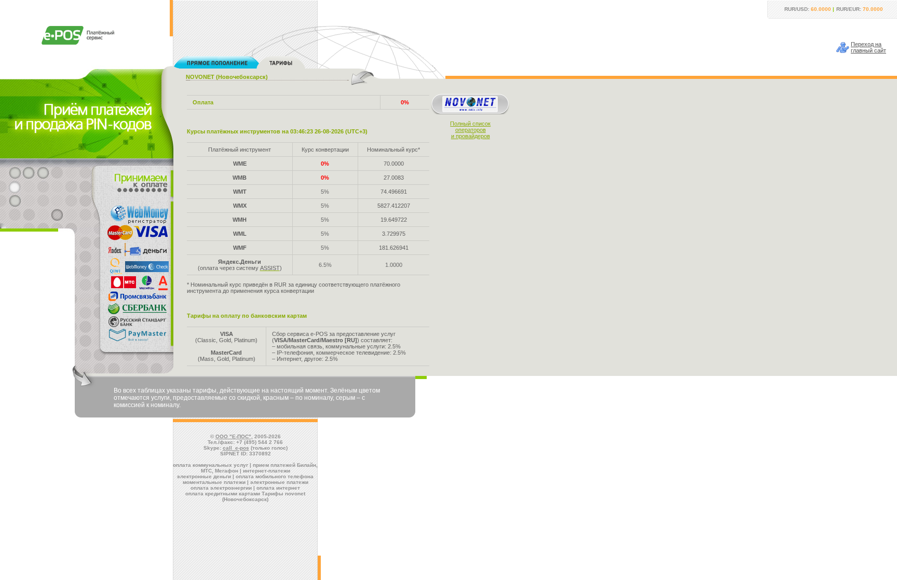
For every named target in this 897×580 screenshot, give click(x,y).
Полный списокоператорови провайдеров (470, 129)
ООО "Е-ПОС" (233, 436)
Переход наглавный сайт (868, 47)
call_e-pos (236, 448)
